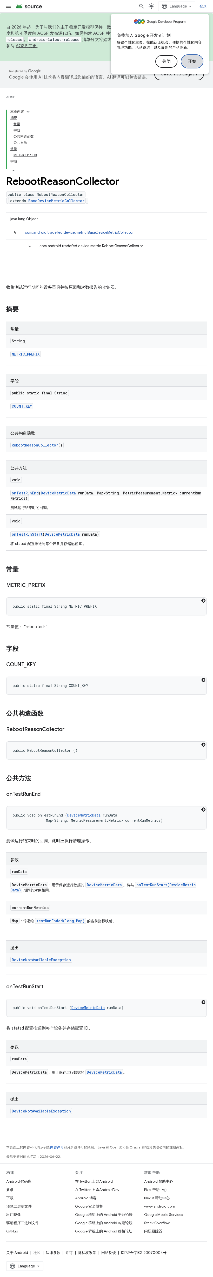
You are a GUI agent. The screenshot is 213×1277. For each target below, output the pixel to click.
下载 (10, 1198)
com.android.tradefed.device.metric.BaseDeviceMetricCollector (79, 232)
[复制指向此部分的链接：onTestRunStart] (48, 987)
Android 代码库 (18, 1181)
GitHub (12, 1231)
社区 (37, 1253)
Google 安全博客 (89, 1206)
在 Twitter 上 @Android (94, 1181)
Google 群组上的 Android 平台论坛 (103, 1214)
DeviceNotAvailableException (41, 959)
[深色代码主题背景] (203, 601)
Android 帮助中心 (158, 1181)
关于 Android (17, 1253)
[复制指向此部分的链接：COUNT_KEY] (41, 665)
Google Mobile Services (163, 1214)
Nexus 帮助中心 (157, 1198)
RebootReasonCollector (35, 445)
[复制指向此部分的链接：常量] (24, 570)
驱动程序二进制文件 (22, 1223)
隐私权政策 (87, 1253)
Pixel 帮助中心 (155, 1189)
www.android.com (159, 1206)
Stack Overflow (157, 1223)
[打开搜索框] (141, 6)
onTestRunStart (27, 534)
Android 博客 (86, 1198)
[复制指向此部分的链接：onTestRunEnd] (46, 794)
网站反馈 (108, 1253)
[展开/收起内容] (28, 112)
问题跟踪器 (153, 1231)
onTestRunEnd (25, 493)
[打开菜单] (8, 6)
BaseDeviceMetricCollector (56, 200)
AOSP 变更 (26, 45)
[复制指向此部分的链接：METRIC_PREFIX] (50, 586)
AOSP (10, 97)
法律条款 (53, 1253)
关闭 (166, 61)
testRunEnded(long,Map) (60, 920)
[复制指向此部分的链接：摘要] (24, 310)
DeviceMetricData (58, 493)
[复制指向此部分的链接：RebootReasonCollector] (69, 730)
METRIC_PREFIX (25, 354)
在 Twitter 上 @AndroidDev (97, 1189)
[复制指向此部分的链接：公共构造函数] (49, 714)
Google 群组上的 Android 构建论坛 (103, 1223)
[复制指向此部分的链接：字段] (24, 649)
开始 (192, 61)
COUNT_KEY (22, 406)
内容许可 (57, 1147)
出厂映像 (13, 1214)
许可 (69, 1253)
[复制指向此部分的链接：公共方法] (36, 779)
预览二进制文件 (19, 1206)
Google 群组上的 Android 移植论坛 (103, 1231)
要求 (10, 1189)
